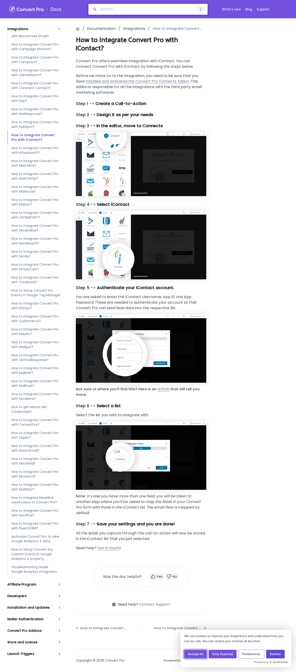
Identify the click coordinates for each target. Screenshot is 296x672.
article (163, 389)
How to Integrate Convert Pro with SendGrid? (35, 461)
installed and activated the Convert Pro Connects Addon (137, 81)
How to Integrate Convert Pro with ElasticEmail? (35, 448)
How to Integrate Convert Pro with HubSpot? (35, 124)
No (175, 576)
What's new (231, 9)
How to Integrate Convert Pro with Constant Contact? (35, 85)
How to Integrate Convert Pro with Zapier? (35, 435)
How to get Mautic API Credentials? (28, 409)
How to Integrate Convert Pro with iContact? (33, 137)
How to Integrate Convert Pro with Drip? (35, 98)
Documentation (101, 28)
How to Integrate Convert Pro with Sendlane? (35, 396)
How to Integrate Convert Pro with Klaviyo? (35, 305)
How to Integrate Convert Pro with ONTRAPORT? (35, 215)
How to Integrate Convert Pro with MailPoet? (35, 383)
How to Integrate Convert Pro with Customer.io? (35, 318)
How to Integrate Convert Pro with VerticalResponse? (35, 357)
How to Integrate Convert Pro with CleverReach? (35, 72)
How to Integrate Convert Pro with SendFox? (35, 513)
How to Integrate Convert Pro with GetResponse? (35, 111)
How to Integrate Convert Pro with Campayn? (35, 59)
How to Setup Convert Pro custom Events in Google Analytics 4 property (32, 554)
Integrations (134, 28)
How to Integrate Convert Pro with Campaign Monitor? (35, 46)
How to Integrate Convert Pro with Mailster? (35, 370)
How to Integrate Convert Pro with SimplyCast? (35, 266)
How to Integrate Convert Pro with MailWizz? (35, 487)
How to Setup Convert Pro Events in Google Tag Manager (36, 292)
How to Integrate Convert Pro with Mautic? (35, 331)
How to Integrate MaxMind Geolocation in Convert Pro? (34, 500)
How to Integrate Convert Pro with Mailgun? (35, 344)
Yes (159, 576)
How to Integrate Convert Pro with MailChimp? (35, 176)
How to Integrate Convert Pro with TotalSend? (35, 279)
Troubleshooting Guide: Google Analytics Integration (34, 569)
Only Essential (222, 654)
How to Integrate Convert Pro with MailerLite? (35, 189)
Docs (55, 9)
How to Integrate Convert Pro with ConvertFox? (35, 422)
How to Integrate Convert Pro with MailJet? (35, 202)
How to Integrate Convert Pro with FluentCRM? (35, 525)
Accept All (195, 654)
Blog (248, 9)
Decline (275, 654)
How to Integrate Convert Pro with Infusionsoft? (35, 150)
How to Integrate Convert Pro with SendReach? (35, 241)
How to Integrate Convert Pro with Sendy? (35, 254)
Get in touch (108, 548)
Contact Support (154, 604)
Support (263, 9)
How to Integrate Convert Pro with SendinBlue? (35, 228)
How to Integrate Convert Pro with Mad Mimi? (35, 163)
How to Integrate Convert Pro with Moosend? (35, 474)
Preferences (251, 654)
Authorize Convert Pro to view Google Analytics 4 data (35, 538)
